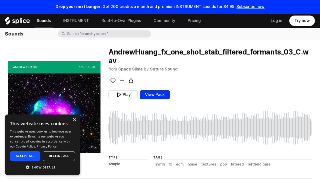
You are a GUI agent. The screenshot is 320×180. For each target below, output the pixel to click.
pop (223, 164)
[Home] (17, 22)
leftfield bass (259, 164)
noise (192, 164)
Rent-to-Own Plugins (121, 20)
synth (160, 164)
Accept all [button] (25, 156)
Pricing (194, 20)
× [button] (74, 120)
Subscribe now (250, 6)
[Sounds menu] (54, 21)
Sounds (44, 20)
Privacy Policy (46, 146)
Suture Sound (164, 69)
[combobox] (108, 34)
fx (170, 164)
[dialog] (42, 144)
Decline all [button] (59, 156)
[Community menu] (179, 21)
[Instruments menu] (92, 21)
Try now (302, 20)
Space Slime (130, 69)
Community (164, 20)
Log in (276, 20)
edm (180, 164)
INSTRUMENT (76, 20)
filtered (237, 164)
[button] (42, 167)
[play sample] (210, 127)
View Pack (155, 94)
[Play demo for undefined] (54, 107)
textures (208, 164)
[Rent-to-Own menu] (144, 21)
